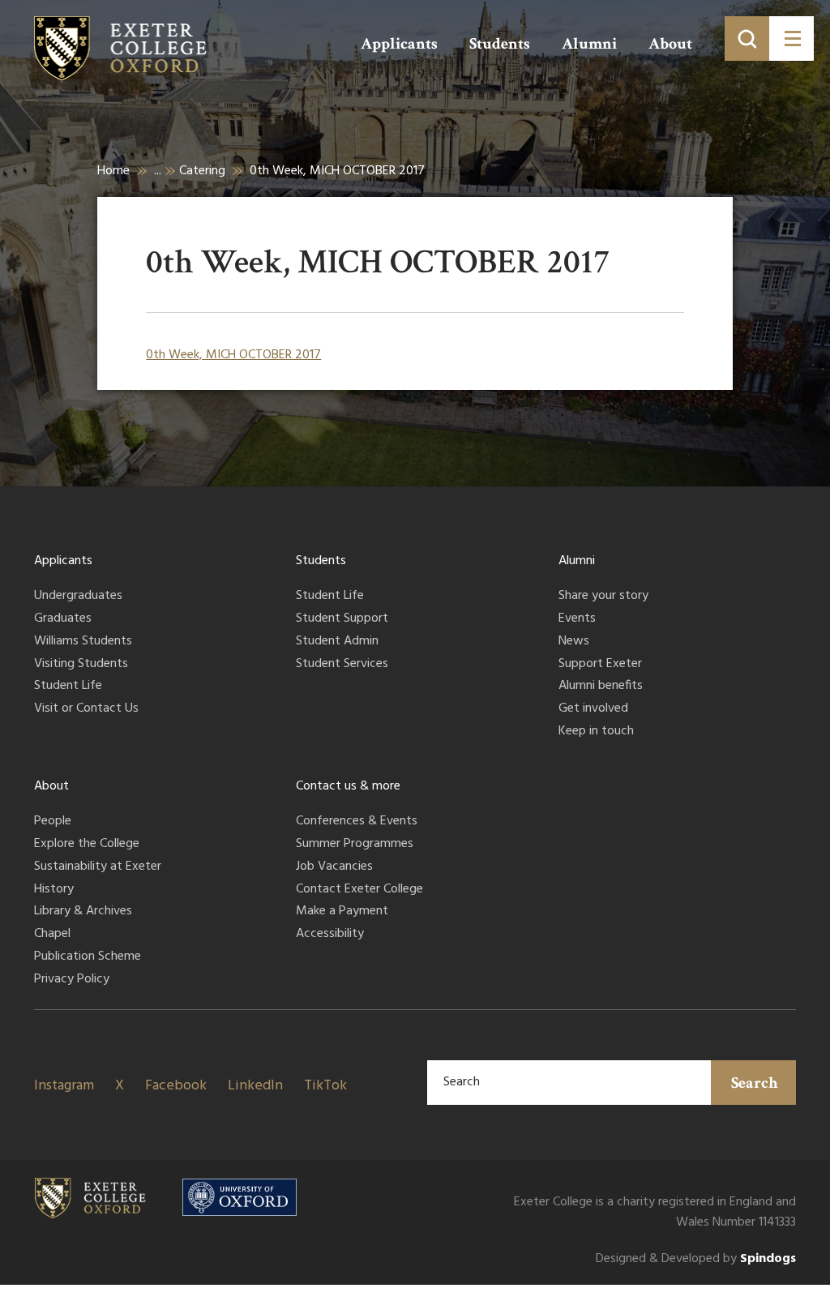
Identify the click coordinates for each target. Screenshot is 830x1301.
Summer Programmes (354, 844)
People (52, 822)
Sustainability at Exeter (97, 867)
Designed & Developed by (696, 1259)
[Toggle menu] (791, 38)
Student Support (342, 619)
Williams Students (83, 642)
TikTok (325, 1086)
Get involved (593, 709)
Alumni (589, 43)
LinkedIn (255, 1086)
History (54, 890)
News (573, 642)
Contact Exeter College (359, 890)
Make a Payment (342, 912)
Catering (202, 171)
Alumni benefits (600, 686)
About (670, 43)
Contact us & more (348, 786)
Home (113, 171)
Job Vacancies (334, 867)
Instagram (64, 1086)
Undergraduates (78, 596)
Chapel (52, 934)
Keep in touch (596, 732)
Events (577, 619)
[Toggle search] (747, 38)
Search (754, 1082)
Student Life (68, 686)
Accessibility (330, 934)
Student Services (342, 664)
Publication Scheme (87, 957)
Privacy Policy (71, 980)
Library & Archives (83, 912)
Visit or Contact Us (86, 709)
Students (499, 43)
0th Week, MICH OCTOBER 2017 (233, 355)
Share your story (603, 596)
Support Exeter (600, 664)
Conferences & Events (356, 822)
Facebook (176, 1086)
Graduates (63, 619)
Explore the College (86, 844)
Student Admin (337, 642)
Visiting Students (81, 664)
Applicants (399, 43)
